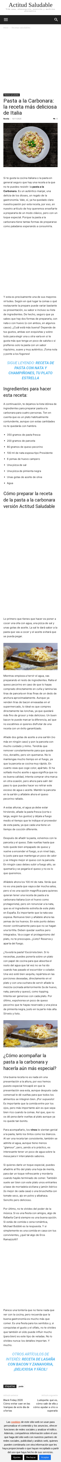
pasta (21, 1386)
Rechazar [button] (31, 1457)
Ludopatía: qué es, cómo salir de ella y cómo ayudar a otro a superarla (45, 1405)
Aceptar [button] (45, 1457)
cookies (15, 1421)
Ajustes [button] (17, 1457)
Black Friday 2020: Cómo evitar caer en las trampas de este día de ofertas (16, 1405)
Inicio (5, 27)
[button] (5, 19)
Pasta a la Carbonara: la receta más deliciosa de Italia (30, 107)
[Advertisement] (30, 61)
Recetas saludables (21, 27)
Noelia (6, 118)
